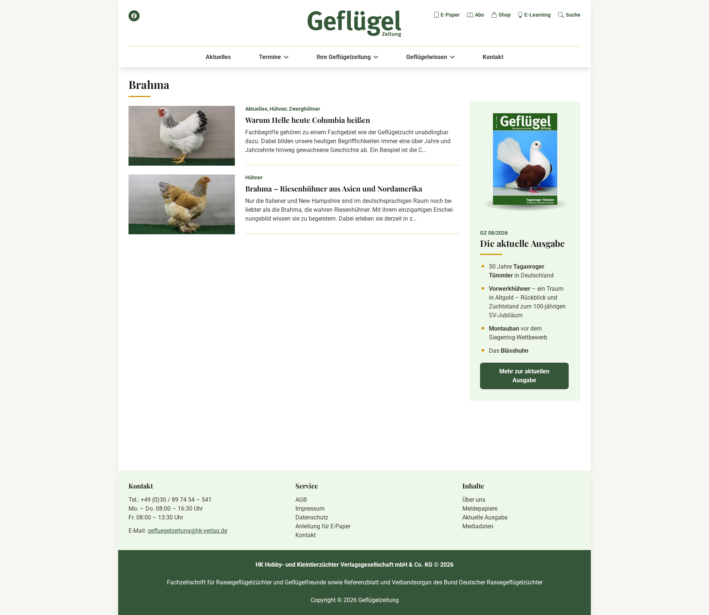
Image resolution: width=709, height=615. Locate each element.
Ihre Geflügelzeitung (343, 57)
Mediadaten (477, 526)
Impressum (310, 508)
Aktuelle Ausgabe (484, 517)
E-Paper (450, 15)
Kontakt (493, 57)
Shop (505, 15)
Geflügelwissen (426, 57)
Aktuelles (218, 57)
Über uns (473, 499)
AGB (301, 499)
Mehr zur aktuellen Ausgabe (524, 376)
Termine (270, 57)
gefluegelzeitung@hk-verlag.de (187, 530)
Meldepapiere (479, 508)
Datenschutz (311, 517)
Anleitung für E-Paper (322, 526)
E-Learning (537, 15)
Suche (573, 15)
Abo (479, 15)
